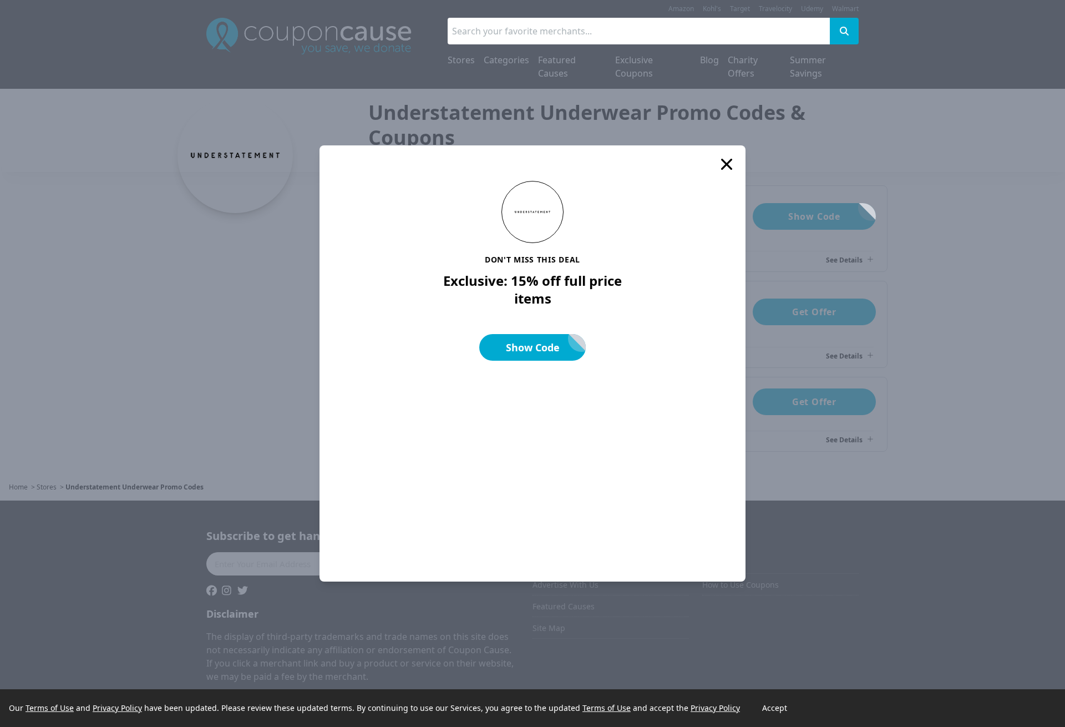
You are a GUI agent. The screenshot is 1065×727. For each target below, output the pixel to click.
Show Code (533, 347)
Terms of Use (50, 708)
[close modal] (726, 164)
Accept (774, 708)
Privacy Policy (117, 708)
